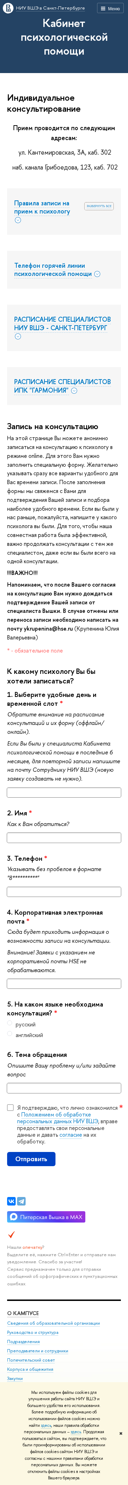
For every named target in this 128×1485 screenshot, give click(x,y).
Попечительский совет (31, 1360)
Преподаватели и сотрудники (37, 1351)
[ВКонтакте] (11, 1201)
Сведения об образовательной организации (53, 1323)
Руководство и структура (32, 1332)
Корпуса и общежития (30, 1369)
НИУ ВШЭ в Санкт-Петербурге (50, 8)
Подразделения (23, 1342)
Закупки (15, 1378)
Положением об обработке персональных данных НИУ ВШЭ (57, 1117)
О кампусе (23, 1313)
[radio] (64, 1024)
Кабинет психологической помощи (64, 36)
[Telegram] (21, 1201)
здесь (46, 1425)
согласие (70, 1134)
